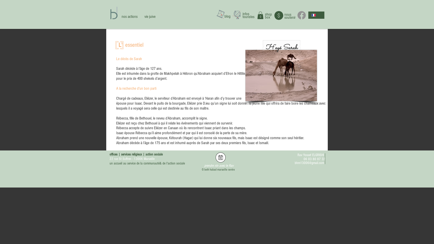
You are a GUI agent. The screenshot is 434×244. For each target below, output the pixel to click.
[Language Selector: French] (316, 15)
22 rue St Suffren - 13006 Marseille (132, 159)
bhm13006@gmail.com (309, 163)
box (267, 17)
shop (268, 14)
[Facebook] (301, 15)
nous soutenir (290, 16)
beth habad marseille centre (219, 169)
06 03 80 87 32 (314, 159)
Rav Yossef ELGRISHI (310, 155)
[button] (260, 15)
